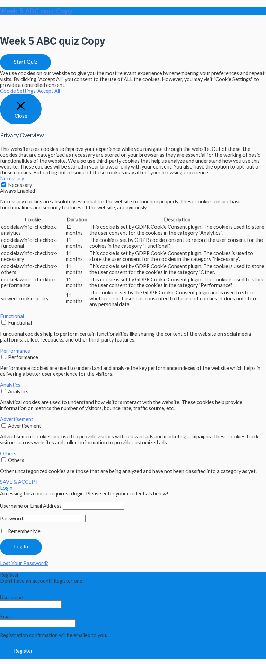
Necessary (20, 185)
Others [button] (8, 453)
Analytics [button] (10, 385)
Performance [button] (15, 351)
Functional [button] (12, 316)
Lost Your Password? (24, 563)
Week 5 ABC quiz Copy (36, 11)
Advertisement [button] (16, 419)
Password (11, 518)
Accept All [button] (48, 91)
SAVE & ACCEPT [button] (19, 482)
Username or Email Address (31, 506)
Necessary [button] (12, 178)
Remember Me (24, 531)
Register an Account (23, 587)
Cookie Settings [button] (18, 91)
